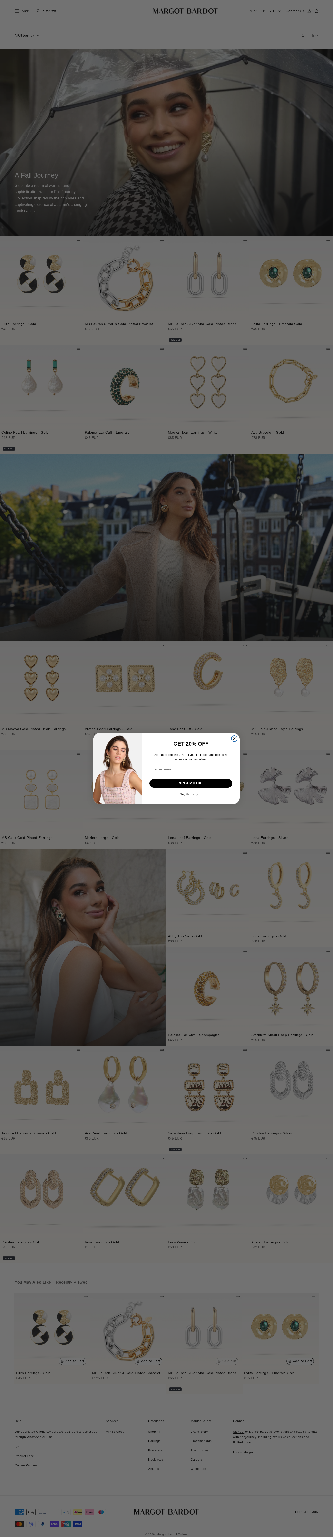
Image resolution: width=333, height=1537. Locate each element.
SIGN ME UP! (191, 783)
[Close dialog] (234, 739)
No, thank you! (191, 794)
